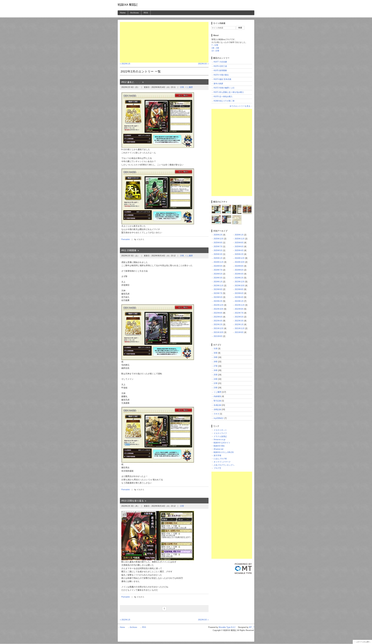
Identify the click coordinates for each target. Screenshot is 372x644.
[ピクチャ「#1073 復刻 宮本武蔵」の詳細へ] (247, 206)
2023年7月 (218, 293)
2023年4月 (239, 297)
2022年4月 (218, 321)
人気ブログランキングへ (224, 465)
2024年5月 (218, 274)
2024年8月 (239, 266)
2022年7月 (239, 313)
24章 (216, 379)
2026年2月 (218, 235)
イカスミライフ (220, 433)
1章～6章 (215, 48)
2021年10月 (218, 332)
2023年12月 (240, 282)
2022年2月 (218, 324)
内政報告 (217, 396)
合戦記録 (217, 409)
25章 (216, 375)
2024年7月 (218, 270)
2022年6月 (218, 317)
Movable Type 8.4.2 (227, 627)
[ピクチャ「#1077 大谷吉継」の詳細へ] (216, 206)
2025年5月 (218, 250)
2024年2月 (239, 278)
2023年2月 (218, 301)
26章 (216, 370)
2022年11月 (240, 305)
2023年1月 (239, 301)
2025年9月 (218, 242)
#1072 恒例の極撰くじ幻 (224, 88)
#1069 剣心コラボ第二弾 (224, 101)
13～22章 (215, 51)
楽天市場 (217, 455)
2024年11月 (218, 262)
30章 (216, 353)
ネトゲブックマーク (222, 462)
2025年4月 (239, 250)
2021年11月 (240, 328)
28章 (216, 362)
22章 (182, 87)
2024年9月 (218, 266)
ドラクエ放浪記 (220, 436)
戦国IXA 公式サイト (222, 443)
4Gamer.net (218, 449)
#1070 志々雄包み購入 (223, 96)
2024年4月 (239, 274)
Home (123, 13)
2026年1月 (239, 235)
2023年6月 (239, 293)
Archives (134, 13)
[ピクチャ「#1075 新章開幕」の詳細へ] (237, 206)
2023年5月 (218, 297)
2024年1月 (218, 282)
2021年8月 (218, 336)
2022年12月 (218, 305)
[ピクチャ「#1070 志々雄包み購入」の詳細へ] (226, 216)
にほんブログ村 (220, 459)
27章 (216, 366)
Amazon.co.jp (219, 439)
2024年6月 (239, 270)
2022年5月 (239, 317)
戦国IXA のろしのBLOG (224, 452)
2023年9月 (218, 289)
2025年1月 (218, 258)
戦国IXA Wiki (219, 446)
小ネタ (216, 414)
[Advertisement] (164, 42)
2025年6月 (239, 246)
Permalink (125, 239)
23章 (182, 256)
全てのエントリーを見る (240, 106)
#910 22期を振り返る (132, 501)
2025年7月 (218, 246)
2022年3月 (239, 321)
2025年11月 (240, 239)
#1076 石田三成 (220, 66)
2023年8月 (239, 289)
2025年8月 (239, 242)
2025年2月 (239, 254)
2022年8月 (218, 313)
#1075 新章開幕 (220, 70)
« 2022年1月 (125, 64)
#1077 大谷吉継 (220, 62)
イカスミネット (220, 430)
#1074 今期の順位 (221, 75)
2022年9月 (239, 309)
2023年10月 (240, 285)
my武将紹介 (219, 418)
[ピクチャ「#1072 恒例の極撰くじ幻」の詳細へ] (216, 216)
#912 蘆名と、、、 (131, 82)
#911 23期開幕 (128, 250)
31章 (216, 348)
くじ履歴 (189, 87)
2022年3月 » (203, 64)
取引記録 (217, 401)
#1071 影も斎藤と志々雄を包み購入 (229, 92)
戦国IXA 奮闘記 (128, 4)
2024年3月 (218, 278)
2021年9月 (239, 332)
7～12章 (214, 45)
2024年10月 (240, 262)
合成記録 (217, 405)
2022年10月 (218, 309)
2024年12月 (240, 258)
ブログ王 (217, 468)
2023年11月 (218, 285)
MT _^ (251, 627)
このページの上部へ (363, 642)
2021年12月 (218, 328)
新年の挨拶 (218, 83)
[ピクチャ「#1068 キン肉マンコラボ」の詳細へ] (237, 216)
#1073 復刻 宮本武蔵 (222, 79)
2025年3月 (218, 254)
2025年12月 (218, 239)
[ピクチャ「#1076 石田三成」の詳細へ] (226, 206)
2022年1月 (239, 324)
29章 (216, 357)
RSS (146, 13)
